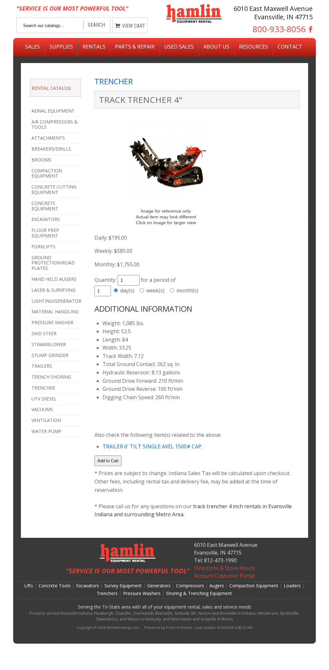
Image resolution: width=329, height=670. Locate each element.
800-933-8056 (279, 29)
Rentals (94, 46)
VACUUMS (42, 409)
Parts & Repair (135, 46)
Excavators (87, 586)
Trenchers (107, 593)
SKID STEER (44, 333)
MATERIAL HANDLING (55, 311)
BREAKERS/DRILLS (51, 149)
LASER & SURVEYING (53, 290)
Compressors (190, 586)
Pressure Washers (142, 593)
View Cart (133, 26)
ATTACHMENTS (48, 138)
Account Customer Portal (224, 575)
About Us (216, 46)
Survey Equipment (123, 586)
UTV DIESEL (44, 399)
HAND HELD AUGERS (53, 279)
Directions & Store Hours (224, 568)
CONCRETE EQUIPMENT (44, 206)
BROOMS (41, 160)
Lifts (28, 586)
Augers (216, 586)
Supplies (61, 46)
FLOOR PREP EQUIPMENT (45, 233)
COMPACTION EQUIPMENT (46, 173)
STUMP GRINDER (49, 355)
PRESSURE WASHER (52, 322)
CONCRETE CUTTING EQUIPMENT (53, 189)
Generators (159, 586)
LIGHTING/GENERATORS (56, 301)
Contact (290, 46)
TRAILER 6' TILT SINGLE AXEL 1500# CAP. (152, 446)
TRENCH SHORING (51, 377)
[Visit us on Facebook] (309, 29)
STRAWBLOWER (48, 344)
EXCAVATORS (45, 219)
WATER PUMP (46, 431)
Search (96, 25)
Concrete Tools (55, 586)
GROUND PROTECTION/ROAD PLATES (53, 262)
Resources (253, 46)
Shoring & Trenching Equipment (199, 593)
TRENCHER (43, 388)
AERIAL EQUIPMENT (53, 111)
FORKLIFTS (43, 246)
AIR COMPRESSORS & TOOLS (54, 124)
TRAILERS (41, 366)
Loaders (292, 586)
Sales (32, 46)
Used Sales (179, 46)
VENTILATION (46, 420)
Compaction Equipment (253, 586)
